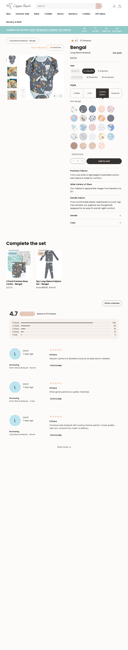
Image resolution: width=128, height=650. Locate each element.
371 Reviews (85, 40)
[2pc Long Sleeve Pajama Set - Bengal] (49, 264)
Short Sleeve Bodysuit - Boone (22, 368)
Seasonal (115, 93)
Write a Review (112, 303)
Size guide (117, 52)
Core (90, 93)
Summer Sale (22, 13)
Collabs (86, 13)
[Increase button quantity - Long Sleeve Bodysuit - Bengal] (82, 161)
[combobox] (66, 6)
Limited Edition (102, 93)
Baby (36, 13)
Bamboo (73, 13)
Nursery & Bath (14, 22)
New (8, 13)
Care (72, 222)
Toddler (48, 13)
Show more (62, 447)
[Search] (99, 6)
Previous (54, 95)
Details (73, 215)
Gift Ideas (100, 13)
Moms (60, 13)
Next (60, 95)
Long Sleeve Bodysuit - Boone (22, 434)
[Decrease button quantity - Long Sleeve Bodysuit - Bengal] (73, 161)
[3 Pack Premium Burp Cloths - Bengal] (19, 264)
